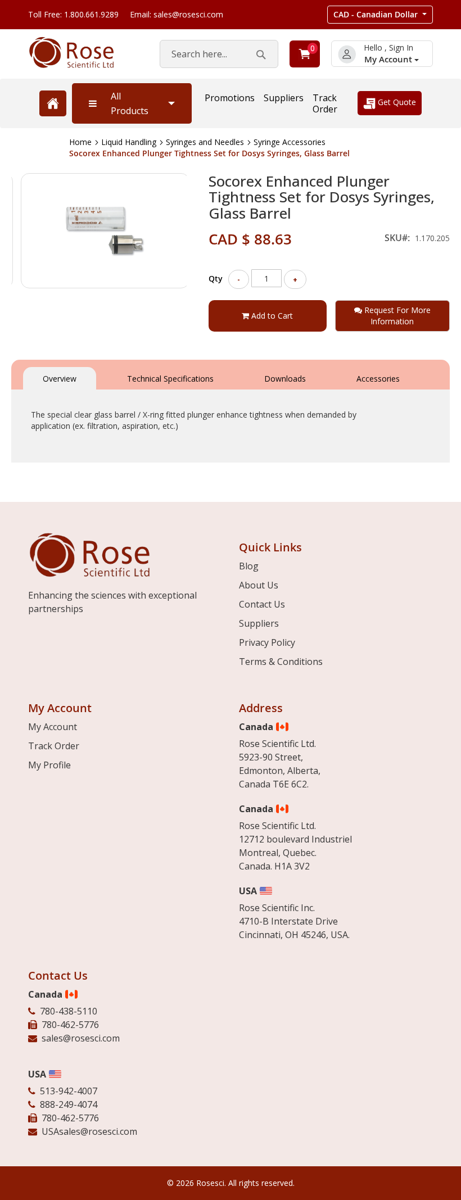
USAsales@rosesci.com (89, 1131)
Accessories (378, 378)
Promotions (230, 98)
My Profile (49, 765)
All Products (129, 103)
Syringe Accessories (290, 142)
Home (80, 142)
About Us (258, 585)
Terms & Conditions (281, 661)
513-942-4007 (68, 1091)
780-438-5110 (68, 1011)
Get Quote (396, 102)
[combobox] (219, 54)
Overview (59, 378)
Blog (249, 566)
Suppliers (284, 98)
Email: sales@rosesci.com (176, 14)
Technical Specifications (170, 378)
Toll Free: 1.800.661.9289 (73, 14)
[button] (380, 14)
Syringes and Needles (205, 142)
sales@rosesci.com (81, 1038)
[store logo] (82, 52)
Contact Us (262, 604)
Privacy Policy (267, 642)
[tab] (59, 377)
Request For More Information (396, 316)
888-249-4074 (68, 1104)
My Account (389, 59)
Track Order (325, 103)
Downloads (285, 378)
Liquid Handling (128, 142)
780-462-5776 (70, 1024)
